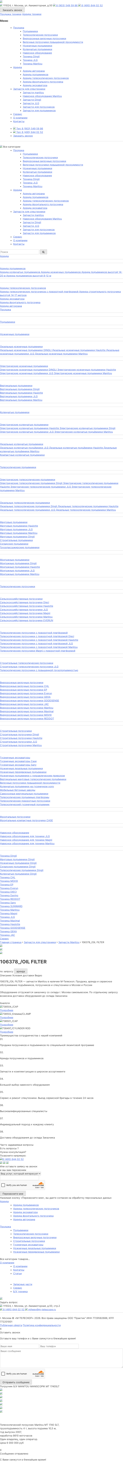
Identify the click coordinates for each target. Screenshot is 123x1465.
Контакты (18, 121)
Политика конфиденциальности (42, 1325)
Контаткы (18, 1269)
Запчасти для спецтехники (29, 88)
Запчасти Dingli (32, 99)
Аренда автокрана (34, 70)
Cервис (17, 114)
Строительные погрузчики (29, 1241)
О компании (20, 117)
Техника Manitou (32, 63)
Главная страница (10, 942)
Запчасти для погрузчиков (39, 106)
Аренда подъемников (35, 74)
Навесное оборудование (37, 52)
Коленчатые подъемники (37, 49)
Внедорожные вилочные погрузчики (44, 38)
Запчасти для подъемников (39, 110)
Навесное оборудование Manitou (42, 96)
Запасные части (22, 1284)
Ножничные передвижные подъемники (36, 1251)
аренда (20, 971)
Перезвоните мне (13, 1193)
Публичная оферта (11, 1325)
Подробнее (6, 1010)
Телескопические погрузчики (40, 34)
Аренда (17, 67)
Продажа (18, 27)
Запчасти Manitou (68, 942)
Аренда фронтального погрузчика (43, 81)
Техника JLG (30, 60)
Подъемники (30, 31)
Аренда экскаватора (35, 85)
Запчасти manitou (33, 92)
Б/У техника (20, 1291)
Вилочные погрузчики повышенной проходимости (53, 42)
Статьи (17, 1273)
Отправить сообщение (16, 1382)
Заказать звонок (12, 10)
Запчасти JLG (31, 103)
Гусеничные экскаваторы (28, 1244)
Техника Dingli (31, 56)
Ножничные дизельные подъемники (34, 1248)
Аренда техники (31, 14)
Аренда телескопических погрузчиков (46, 78)
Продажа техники (10, 14)
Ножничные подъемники (37, 45)
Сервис (17, 1287)
